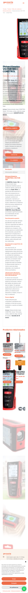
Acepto (14, 579)
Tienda (4, 9)
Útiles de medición (16, 9)
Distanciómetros (7, 11)
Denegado (14, 583)
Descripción (8, 169)
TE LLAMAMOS (14, 160)
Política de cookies (6, 590)
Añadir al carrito (11, 128)
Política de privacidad (15, 590)
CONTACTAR (14, 154)
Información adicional (11, 172)
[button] (25, 562)
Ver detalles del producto (9, 119)
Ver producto (7, 354)
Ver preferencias (14, 587)
